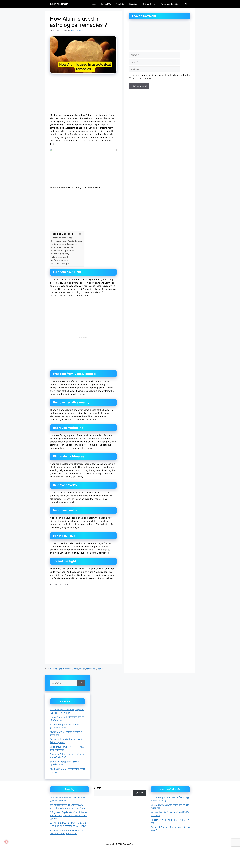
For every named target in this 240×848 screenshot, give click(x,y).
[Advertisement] (83, 95)
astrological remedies (62, 669)
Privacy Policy (149, 4)
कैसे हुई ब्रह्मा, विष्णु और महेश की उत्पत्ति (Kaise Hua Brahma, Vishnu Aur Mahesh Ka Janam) (68, 815)
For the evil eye (61, 260)
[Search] (81, 683)
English (82, 669)
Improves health (61, 257)
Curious (75, 669)
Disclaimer (133, 4)
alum (50, 669)
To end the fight (61, 263)
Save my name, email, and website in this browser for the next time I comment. (161, 77)
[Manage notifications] (6, 842)
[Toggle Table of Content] (79, 234)
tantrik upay (91, 669)
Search (97, 788)
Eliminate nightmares (64, 250)
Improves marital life (63, 247)
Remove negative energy (65, 244)
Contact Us (106, 4)
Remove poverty (61, 254)
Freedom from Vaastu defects (68, 241)
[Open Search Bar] (186, 4)
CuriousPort (59, 4)
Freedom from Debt (62, 237)
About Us (120, 4)
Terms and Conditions (170, 4)
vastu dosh (102, 669)
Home (93, 4)
